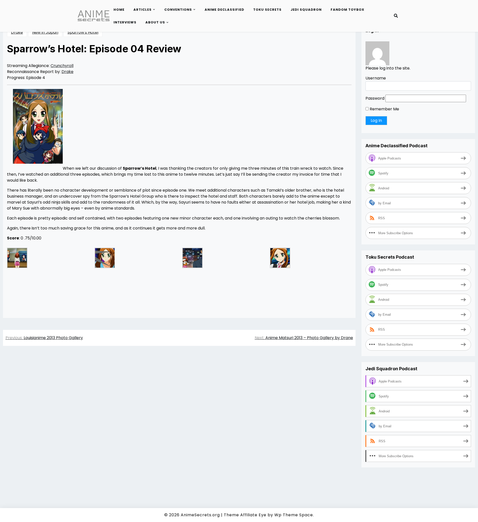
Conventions (178, 9)
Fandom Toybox (347, 9)
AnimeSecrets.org (200, 515)
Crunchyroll (62, 66)
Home (119, 9)
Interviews (125, 22)
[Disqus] (179, 420)
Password (374, 98)
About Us (155, 22)
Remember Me (384, 109)
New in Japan (45, 32)
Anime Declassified (224, 9)
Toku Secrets (267, 9)
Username (375, 78)
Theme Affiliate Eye (245, 515)
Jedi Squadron (306, 9)
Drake (17, 32)
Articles (142, 9)
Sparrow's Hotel (82, 32)
